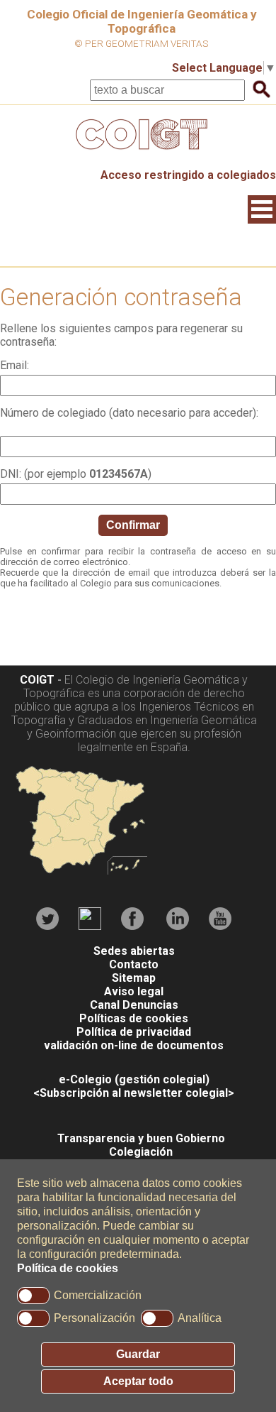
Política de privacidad (133, 1032)
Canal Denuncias (134, 1005)
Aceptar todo (138, 1381)
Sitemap (134, 978)
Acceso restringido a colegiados (188, 175)
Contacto (134, 964)
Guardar (138, 1354)
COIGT (37, 679)
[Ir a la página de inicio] (138, 153)
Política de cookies (67, 1268)
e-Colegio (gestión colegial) (134, 1079)
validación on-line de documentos (134, 1045)
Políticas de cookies (133, 1018)
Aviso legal (133, 991)
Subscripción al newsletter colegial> (137, 1093)
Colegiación (141, 1152)
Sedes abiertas (134, 951)
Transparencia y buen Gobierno (141, 1138)
